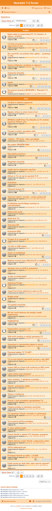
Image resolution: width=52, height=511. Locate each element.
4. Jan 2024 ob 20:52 (39, 133)
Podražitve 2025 (14, 231)
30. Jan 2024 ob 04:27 (38, 369)
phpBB (18, 506)
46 (46, 79)
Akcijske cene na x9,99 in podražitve (23, 268)
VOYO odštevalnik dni (17, 447)
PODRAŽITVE (13, 321)
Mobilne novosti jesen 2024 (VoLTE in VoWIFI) (27, 261)
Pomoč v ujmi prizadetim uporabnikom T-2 (25, 401)
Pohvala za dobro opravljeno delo (22, 131)
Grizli (27, 184)
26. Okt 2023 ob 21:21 (38, 396)
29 (46, 69)
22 (49, 325)
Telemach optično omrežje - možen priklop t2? (27, 197)
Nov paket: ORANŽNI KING (18, 145)
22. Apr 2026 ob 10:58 (40, 84)
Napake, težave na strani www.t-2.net (23, 112)
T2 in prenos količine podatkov (20, 421)
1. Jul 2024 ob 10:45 (39, 331)
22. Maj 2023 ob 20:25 (36, 457)
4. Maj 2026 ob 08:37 (40, 67)
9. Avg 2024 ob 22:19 (37, 306)
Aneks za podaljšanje (16, 253)
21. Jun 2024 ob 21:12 (40, 114)
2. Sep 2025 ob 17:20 (40, 220)
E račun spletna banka (17, 428)
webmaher (29, 293)
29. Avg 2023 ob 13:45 (40, 402)
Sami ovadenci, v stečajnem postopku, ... (25, 379)
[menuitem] (7, 8)
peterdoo (28, 191)
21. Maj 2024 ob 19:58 (40, 346)
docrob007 (29, 423)
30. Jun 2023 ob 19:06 (38, 436)
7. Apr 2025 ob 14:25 (37, 248)
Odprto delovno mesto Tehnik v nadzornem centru (28, 441)
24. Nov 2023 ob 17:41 (41, 381)
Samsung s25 (13, 225)
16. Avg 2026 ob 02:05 (37, 141)
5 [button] (33, 25)
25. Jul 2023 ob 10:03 (41, 423)
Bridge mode (13, 297)
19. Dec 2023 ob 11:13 (36, 376)
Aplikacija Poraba (15, 283)
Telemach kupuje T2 (16, 189)
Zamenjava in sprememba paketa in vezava (25, 344)
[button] (17, 25)
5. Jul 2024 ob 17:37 (44, 323)
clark (27, 254)
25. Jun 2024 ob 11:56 (40, 338)
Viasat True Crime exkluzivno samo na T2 (25, 291)
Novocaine (29, 233)
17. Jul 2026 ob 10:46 (41, 163)
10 (46, 135)
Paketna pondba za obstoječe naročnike (24, 407)
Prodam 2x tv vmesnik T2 (18, 239)
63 (41, 61)
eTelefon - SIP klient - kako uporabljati (23, 139)
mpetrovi (28, 114)
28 (44, 69)
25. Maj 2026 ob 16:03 (40, 48)
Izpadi (10, 82)
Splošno (5, 17)
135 (46, 86)
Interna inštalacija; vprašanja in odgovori (24, 65)
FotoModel (29, 38)
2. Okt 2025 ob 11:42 (40, 214)
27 (41, 69)
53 (41, 127)
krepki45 (28, 402)
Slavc (27, 306)
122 (46, 108)
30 (49, 69)
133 (39, 86)
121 (42, 108)
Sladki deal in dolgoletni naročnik (22, 170)
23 (41, 50)
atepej (27, 369)
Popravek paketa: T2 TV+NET (20, 352)
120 (39, 108)
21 (49, 40)
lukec (27, 396)
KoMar (28, 94)
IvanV (27, 415)
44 (41, 79)
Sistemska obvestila (16, 73)
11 (49, 135)
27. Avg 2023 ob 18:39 (38, 415)
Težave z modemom (16, 394)
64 (44, 61)
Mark (27, 248)
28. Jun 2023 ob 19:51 (38, 443)
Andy (27, 430)
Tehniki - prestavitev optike (19, 386)
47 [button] (38, 25)
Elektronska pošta (15, 212)
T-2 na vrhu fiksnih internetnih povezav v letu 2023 (28, 359)
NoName (29, 67)
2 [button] (24, 25)
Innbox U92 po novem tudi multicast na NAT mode (28, 367)
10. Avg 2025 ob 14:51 (38, 227)
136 (49, 86)
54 (44, 127)
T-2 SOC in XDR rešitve (17, 246)
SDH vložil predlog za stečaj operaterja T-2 (25, 337)
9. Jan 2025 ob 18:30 (40, 278)
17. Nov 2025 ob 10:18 (41, 38)
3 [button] (27, 25)
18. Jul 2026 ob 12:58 (41, 156)
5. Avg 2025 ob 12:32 (41, 233)
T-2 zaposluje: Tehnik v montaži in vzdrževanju (27, 414)
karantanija (29, 156)
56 (49, 127)
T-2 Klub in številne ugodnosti (20, 103)
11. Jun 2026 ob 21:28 (38, 184)
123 (49, 108)
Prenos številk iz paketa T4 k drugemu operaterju (28, 434)
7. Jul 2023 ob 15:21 (37, 430)
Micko (27, 227)
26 (49, 50)
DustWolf (28, 48)
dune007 (28, 316)
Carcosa (28, 133)
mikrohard (29, 381)
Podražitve (12, 183)
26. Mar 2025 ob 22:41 (37, 254)
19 (44, 40)
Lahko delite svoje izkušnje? (19, 374)
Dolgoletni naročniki (16, 162)
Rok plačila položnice (16, 154)
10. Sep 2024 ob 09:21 (41, 293)
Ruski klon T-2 (13, 218)
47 (49, 79)
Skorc (27, 199)
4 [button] (30, 25)
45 (44, 79)
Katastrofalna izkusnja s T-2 (19, 329)
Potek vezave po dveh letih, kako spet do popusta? (29, 463)
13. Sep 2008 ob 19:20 (39, 94)
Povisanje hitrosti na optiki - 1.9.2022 (23, 456)
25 (46, 50)
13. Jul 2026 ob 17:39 (41, 171)
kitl (27, 376)
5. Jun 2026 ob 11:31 (39, 191)
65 (46, 61)
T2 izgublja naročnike (16, 305)
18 (41, 40)
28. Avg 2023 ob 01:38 (37, 409)
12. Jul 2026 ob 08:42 (41, 178)
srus (27, 141)
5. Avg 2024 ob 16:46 (39, 316)
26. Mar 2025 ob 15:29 (40, 262)
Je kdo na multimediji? (17, 276)
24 (44, 50)
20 (46, 40)
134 (42, 86)
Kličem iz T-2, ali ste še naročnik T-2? (23, 176)
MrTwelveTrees (31, 57)
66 (49, 61)
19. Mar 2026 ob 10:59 (38, 199)
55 (46, 127)
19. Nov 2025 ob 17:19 (41, 207)
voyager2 (29, 346)
